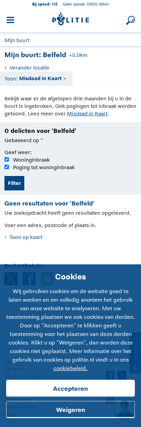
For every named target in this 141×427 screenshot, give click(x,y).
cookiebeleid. (70, 368)
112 (54, 4)
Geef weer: (18, 152)
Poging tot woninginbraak (44, 167)
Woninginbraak (31, 159)
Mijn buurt (16, 40)
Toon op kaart (26, 237)
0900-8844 (98, 4)
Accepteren (70, 388)
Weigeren (70, 410)
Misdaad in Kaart (87, 113)
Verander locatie (29, 67)
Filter (14, 183)
